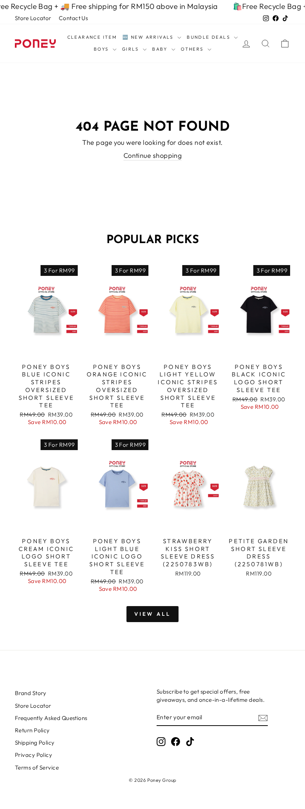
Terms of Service (37, 767)
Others (193, 49)
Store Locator (33, 18)
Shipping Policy (35, 742)
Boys (102, 49)
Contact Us (73, 18)
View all (152, 614)
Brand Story (30, 693)
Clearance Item (92, 37)
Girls (131, 49)
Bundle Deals (209, 37)
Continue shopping (152, 155)
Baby (161, 49)
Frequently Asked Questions (51, 718)
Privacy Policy (33, 754)
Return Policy (32, 730)
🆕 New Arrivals (149, 37)
